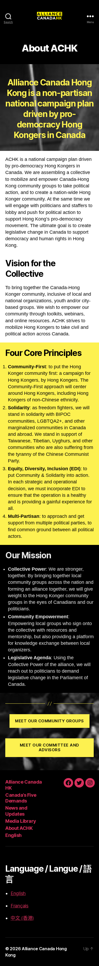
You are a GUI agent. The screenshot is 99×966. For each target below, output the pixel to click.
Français (20, 905)
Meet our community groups (49, 720)
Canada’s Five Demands (20, 798)
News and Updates (16, 811)
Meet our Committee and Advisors (49, 748)
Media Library (20, 821)
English (13, 835)
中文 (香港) (22, 918)
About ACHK (18, 828)
